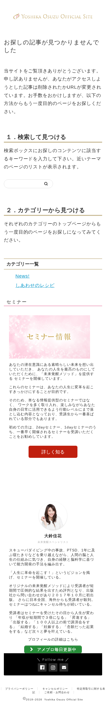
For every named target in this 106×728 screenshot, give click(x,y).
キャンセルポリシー (55, 688)
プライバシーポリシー (19, 688)
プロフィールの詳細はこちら (53, 639)
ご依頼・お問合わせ (57, 692)
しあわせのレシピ (35, 285)
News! (22, 276)
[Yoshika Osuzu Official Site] (53, 17)
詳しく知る (53, 451)
